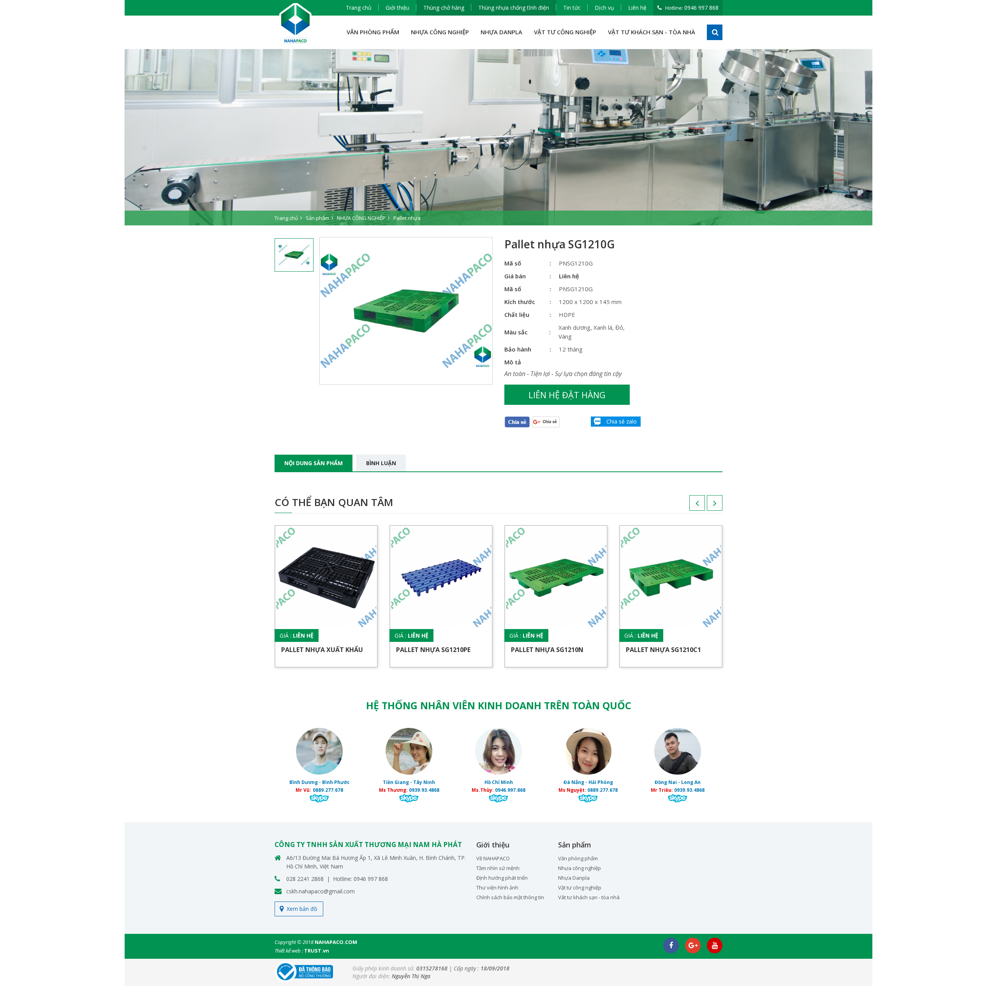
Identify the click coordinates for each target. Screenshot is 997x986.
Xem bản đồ (302, 908)
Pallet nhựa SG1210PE (433, 649)
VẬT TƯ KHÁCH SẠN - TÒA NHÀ (651, 32)
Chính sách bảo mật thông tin (510, 897)
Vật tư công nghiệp (579, 887)
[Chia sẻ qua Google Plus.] (546, 421)
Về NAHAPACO (493, 858)
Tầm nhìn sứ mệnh (498, 868)
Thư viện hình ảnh (497, 887)
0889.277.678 (328, 790)
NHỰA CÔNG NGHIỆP (440, 32)
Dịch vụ (604, 7)
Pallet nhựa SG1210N (547, 649)
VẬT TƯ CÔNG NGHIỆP (565, 32)
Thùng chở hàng (443, 7)
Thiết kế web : (289, 950)
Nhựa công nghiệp (579, 868)
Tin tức (572, 7)
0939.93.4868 (424, 790)
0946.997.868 (510, 790)
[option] (498, 137)
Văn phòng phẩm (578, 858)
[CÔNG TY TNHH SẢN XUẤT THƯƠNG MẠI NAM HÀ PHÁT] (296, 23)
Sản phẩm (317, 217)
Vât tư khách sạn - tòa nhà (589, 897)
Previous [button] (689, 505)
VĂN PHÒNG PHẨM (373, 32)
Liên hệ (637, 7)
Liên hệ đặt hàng (567, 395)
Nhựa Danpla (574, 877)
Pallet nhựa (407, 217)
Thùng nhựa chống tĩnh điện (513, 7)
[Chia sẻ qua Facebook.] (517, 421)
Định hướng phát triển (502, 877)
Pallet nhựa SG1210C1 (663, 649)
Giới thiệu (397, 7)
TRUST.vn (316, 950)
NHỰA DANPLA (501, 32)
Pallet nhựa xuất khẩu (322, 649)
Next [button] (707, 505)
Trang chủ (359, 7)
